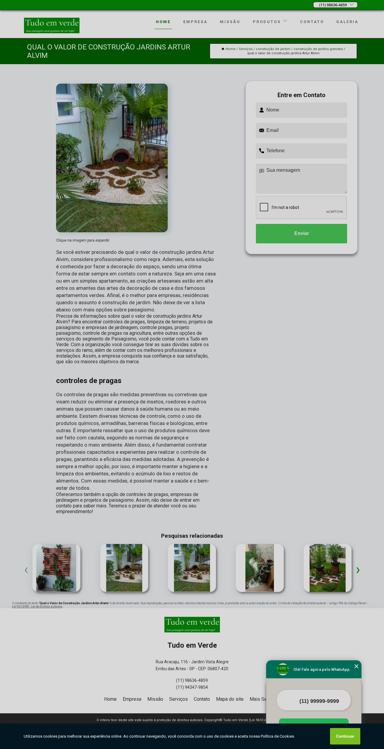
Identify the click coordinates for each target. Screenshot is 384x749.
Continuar (345, 736)
